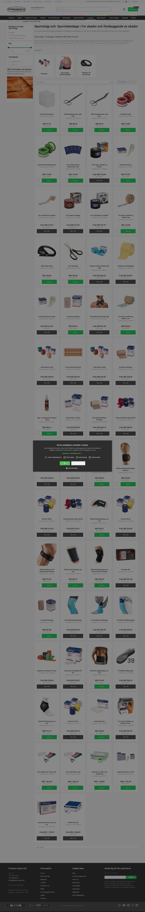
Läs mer (93, 450)
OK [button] (65, 463)
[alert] (72, 456)
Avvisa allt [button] (78, 463)
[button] (72, 453)
